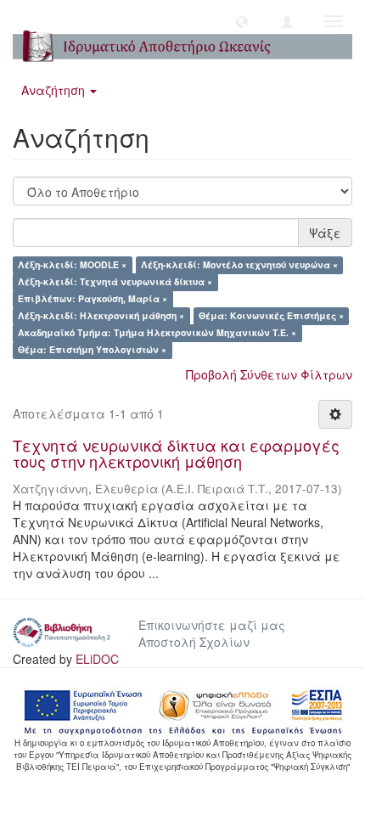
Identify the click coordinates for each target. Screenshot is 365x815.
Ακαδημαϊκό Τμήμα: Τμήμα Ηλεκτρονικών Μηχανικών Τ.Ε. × (157, 333)
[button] (242, 21)
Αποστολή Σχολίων (194, 641)
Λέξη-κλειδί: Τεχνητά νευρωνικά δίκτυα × (115, 282)
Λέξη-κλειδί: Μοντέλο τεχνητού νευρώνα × (239, 265)
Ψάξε (325, 232)
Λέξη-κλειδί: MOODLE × (72, 265)
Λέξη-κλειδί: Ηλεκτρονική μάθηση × (101, 316)
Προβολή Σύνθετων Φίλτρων (269, 374)
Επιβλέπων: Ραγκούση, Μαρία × (92, 299)
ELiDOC (97, 658)
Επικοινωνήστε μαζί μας (211, 624)
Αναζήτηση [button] (54, 90)
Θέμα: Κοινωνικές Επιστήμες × (271, 316)
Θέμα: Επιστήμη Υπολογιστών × (92, 350)
